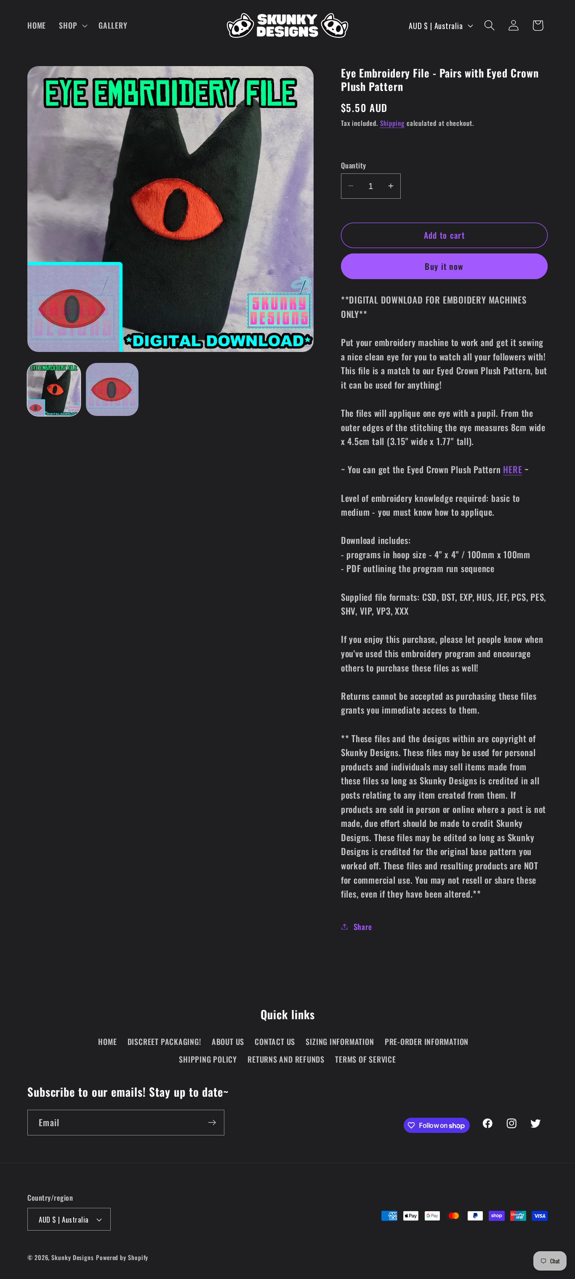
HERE (512, 469)
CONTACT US (275, 1041)
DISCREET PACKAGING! (164, 1041)
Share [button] (363, 926)
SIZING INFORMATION (340, 1041)
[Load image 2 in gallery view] (112, 389)
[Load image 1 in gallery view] (53, 389)
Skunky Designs (72, 1257)
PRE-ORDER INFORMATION (427, 1041)
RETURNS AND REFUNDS (286, 1059)
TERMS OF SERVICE (365, 1059)
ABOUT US (228, 1041)
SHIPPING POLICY (208, 1059)
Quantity (353, 165)
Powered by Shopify (122, 1257)
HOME (107, 1041)
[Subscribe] (212, 1122)
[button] (72, 25)
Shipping (392, 122)
